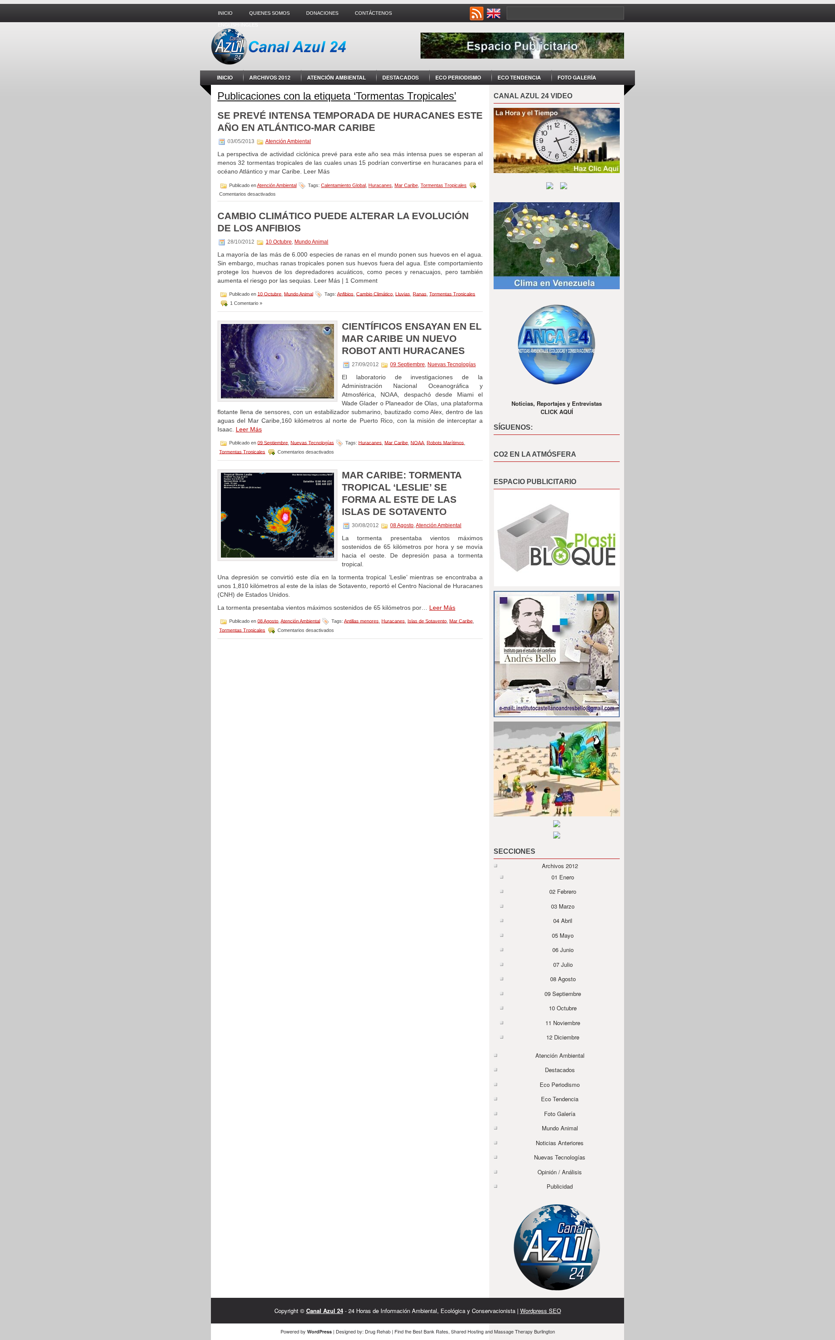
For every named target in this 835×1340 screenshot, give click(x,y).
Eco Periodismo (458, 77)
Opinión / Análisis (560, 1172)
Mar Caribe (406, 185)
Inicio (225, 13)
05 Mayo (563, 935)
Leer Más (249, 429)
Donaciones (322, 13)
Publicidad (560, 1186)
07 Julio (563, 964)
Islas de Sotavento (427, 620)
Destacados (400, 77)
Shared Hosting (467, 1331)
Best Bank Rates (430, 1331)
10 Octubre (279, 242)
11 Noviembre (562, 1023)
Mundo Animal (311, 242)
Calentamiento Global (343, 185)
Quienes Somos (269, 13)
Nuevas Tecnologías (452, 364)
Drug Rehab (378, 1331)
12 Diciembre (562, 1037)
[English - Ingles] (494, 18)
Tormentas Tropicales (444, 185)
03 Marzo (562, 906)
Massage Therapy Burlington (524, 1331)
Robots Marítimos (445, 442)
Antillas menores (361, 620)
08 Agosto (402, 525)
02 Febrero (562, 891)
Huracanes (380, 185)
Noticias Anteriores (560, 1143)
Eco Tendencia (519, 77)
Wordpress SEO (540, 1311)
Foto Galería (577, 77)
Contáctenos (373, 13)
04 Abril (562, 920)
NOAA (417, 442)
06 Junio (563, 950)
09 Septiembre (407, 364)
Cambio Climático (374, 293)
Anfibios (345, 293)
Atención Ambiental (336, 77)
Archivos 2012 (270, 77)
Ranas (420, 293)
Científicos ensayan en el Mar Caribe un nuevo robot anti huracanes (411, 338)
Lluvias (402, 293)
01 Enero (562, 877)
